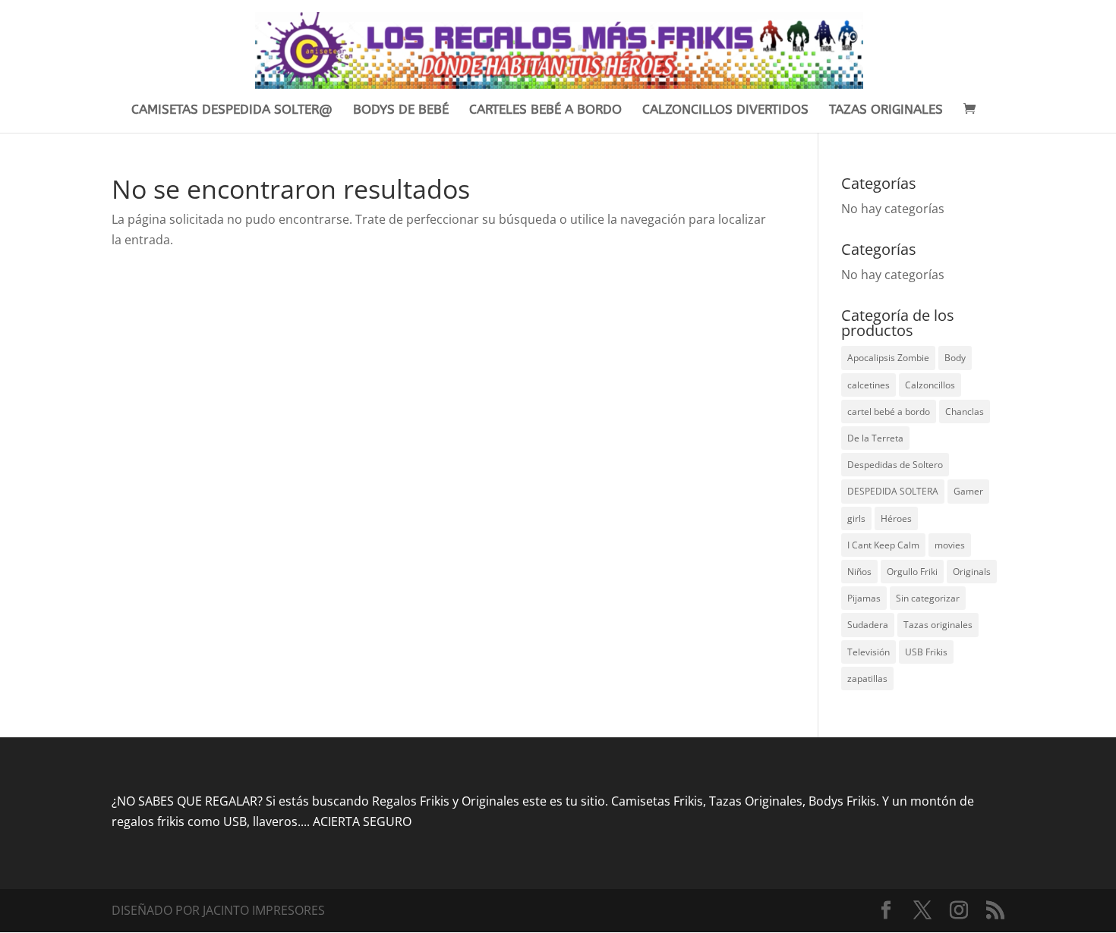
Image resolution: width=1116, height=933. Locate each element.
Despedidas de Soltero (895, 464)
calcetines (868, 385)
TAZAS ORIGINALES (886, 110)
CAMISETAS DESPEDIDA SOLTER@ (232, 110)
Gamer (968, 491)
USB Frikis (926, 652)
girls (856, 518)
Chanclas (964, 411)
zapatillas (867, 678)
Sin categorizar (928, 598)
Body (955, 357)
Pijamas (864, 598)
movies (950, 545)
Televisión (868, 652)
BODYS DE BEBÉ (401, 110)
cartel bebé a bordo (888, 411)
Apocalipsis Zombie (888, 357)
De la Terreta (875, 438)
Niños (859, 571)
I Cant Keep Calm (883, 545)
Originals (972, 571)
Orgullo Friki (912, 571)
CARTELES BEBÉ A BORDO (545, 110)
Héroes (896, 518)
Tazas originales (938, 624)
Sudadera (867, 624)
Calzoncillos (930, 385)
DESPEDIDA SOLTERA (892, 491)
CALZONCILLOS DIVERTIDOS (725, 110)
